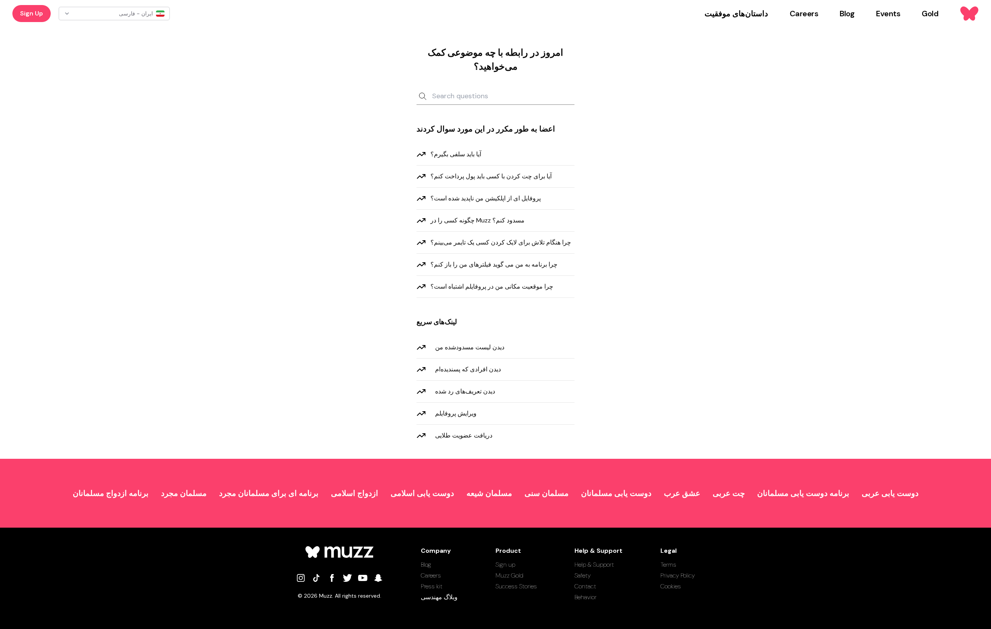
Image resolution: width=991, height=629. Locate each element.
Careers (431, 575)
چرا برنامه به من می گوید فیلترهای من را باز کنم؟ (493, 264)
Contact (585, 586)
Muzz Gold (509, 575)
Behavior (585, 597)
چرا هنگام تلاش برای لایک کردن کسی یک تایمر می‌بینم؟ (500, 242)
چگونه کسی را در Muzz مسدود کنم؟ (477, 220)
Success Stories (516, 586)
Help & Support (594, 565)
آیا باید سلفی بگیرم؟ (455, 154)
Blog (426, 565)
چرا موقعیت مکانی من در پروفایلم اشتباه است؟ (491, 286)
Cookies (670, 586)
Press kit (431, 586)
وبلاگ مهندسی (439, 597)
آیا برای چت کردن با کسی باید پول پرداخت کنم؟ (491, 176)
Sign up (505, 565)
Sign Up (31, 13)
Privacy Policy (677, 575)
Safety (582, 575)
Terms (668, 565)
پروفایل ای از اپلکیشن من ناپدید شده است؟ (485, 198)
